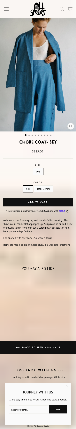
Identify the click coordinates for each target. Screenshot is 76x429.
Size (38, 165)
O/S (38, 171)
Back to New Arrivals (41, 347)
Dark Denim (43, 189)
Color (38, 182)
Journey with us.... (40, 370)
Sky (28, 189)
